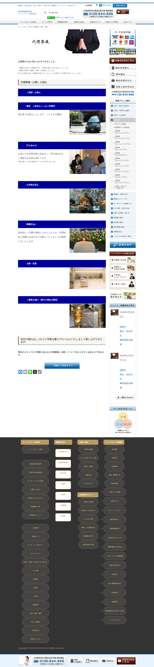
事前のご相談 (88, 466)
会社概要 (114, 449)
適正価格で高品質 (35, 464)
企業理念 (114, 458)
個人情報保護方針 (115, 583)
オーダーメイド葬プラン (35, 545)
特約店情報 (114, 483)
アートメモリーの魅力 (35, 449)
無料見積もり (114, 519)
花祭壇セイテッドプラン (121, 176)
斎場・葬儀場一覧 (114, 475)
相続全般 (88, 475)
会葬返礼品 (118, 231)
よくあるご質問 (88, 519)
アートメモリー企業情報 (113, 442)
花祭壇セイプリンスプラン (122, 132)
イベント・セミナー (115, 510)
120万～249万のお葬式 (122, 110)
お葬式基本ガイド (85, 495)
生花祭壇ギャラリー (35, 515)
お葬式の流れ (84, 442)
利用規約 (115, 592)
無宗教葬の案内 (119, 227)
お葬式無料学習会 (88, 544)
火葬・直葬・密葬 (35, 613)
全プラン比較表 (120, 124)
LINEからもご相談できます (65, 17)
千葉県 (63, 484)
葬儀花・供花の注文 (121, 194)
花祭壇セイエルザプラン (121, 154)
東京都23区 (63, 452)
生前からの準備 (114, 492)
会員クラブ (115, 501)
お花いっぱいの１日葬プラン (120, 187)
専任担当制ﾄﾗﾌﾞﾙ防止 (27, 456)
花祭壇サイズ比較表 (122, 127)
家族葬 (35, 579)
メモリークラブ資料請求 (114, 556)
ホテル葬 (35, 570)
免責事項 (115, 602)
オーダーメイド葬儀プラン (123, 203)
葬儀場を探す (60, 442)
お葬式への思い (35, 489)
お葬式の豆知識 (88, 502)
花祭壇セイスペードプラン (122, 170)
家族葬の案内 (118, 218)
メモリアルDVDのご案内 (122, 236)
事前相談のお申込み (115, 547)
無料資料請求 (114, 528)
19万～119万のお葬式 (121, 106)
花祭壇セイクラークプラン (122, 182)
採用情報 (114, 466)
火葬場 (63, 516)
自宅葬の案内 (118, 222)
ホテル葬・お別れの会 (121, 208)
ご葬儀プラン (35, 536)
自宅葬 (35, 588)
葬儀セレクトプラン (121, 199)
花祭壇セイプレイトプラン (122, 165)
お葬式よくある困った (88, 510)
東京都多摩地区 (63, 462)
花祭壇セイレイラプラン (121, 148)
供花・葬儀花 (35, 622)
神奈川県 (63, 473)
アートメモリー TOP (24, 27)
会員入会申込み (114, 565)
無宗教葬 (35, 605)
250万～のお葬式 (120, 115)
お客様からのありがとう (35, 498)
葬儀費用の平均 (88, 536)
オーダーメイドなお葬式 (35, 481)
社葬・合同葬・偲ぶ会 (121, 213)
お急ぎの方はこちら (115, 538)
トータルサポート (88, 483)
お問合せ (115, 574)
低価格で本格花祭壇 (35, 472)
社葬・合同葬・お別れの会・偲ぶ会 (35, 562)
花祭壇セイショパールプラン (123, 143)
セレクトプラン (35, 553)
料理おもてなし (35, 639)
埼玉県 (63, 494)
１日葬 (35, 596)
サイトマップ (114, 620)
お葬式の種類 (88, 449)
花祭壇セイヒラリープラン (122, 159)
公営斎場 (63, 505)
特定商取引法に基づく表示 (114, 611)
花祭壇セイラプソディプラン (123, 137)
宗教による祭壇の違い (88, 527)
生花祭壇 (117, 120)
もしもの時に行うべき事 (88, 458)
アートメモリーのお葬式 (31, 442)
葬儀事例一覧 (35, 506)
